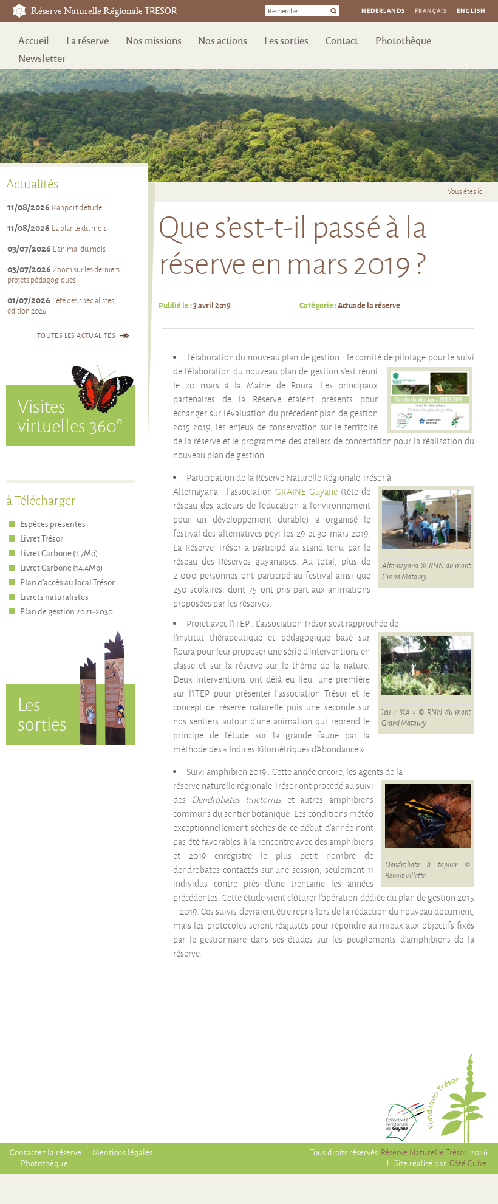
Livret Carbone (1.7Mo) (59, 553)
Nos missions (154, 40)
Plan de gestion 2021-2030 (66, 611)
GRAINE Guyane (306, 492)
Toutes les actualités (76, 335)
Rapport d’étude (77, 207)
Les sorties (286, 40)
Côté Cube (467, 1163)
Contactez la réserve (45, 1152)
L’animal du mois (79, 248)
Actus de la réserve (369, 305)
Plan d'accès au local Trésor (67, 582)
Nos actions (222, 40)
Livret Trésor (41, 538)
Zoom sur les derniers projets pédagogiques (63, 274)
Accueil (33, 40)
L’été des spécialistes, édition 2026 (61, 305)
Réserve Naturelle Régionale (104, 12)
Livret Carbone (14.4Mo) (61, 567)
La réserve (87, 40)
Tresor (19, 10)
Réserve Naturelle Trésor (424, 1152)
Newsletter (42, 58)
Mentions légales (122, 1152)
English (471, 10)
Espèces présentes (53, 523)
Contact (342, 40)
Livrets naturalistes (54, 596)
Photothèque (403, 40)
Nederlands (383, 10)
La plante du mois (79, 227)
